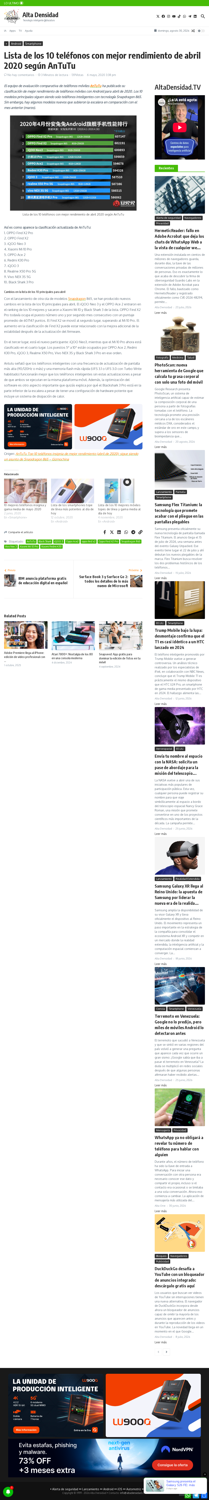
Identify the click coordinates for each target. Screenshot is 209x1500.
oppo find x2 (89, 541)
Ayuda (28, 30)
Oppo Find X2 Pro (108, 541)
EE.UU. (160, 623)
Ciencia (160, 1008)
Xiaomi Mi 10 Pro (29, 546)
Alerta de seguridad (168, 217)
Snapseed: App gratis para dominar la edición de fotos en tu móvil (119, 658)
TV (20, 30)
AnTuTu (95, 86)
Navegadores (193, 217)
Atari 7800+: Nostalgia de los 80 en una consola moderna (72, 656)
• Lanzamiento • (90, 1489)
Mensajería (163, 1130)
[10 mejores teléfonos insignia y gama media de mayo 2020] (25, 491)
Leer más (161, 312)
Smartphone (33, 43)
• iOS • (120, 1489)
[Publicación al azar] (193, 30)
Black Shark (45, 541)
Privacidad (162, 223)
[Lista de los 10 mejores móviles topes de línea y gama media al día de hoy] (119, 491)
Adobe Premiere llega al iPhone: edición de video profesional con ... (24, 656)
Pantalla (181, 492)
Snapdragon (77, 299)
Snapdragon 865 (130, 541)
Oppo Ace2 (72, 541)
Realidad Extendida (188, 878)
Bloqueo (161, 1256)
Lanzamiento (164, 492)
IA (5, 30)
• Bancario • (151, 1489)
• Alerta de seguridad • (65, 1489)
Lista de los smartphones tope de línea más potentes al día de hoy (72, 509)
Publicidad (162, 1261)
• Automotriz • (133, 1489)
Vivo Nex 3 (11, 546)
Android (16, 43)
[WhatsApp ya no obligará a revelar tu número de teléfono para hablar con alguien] (180, 1107)
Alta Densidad (40, 15)
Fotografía (162, 357)
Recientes (166, 168)
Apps (12, 30)
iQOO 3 (58, 541)
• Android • (108, 1489)
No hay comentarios (21, 75)
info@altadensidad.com (133, 1492)
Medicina (177, 357)
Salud (190, 357)
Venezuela (194, 1008)
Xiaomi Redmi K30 (51, 546)
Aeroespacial (164, 748)
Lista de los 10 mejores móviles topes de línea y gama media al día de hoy (119, 509)
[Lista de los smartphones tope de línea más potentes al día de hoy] (72, 491)
